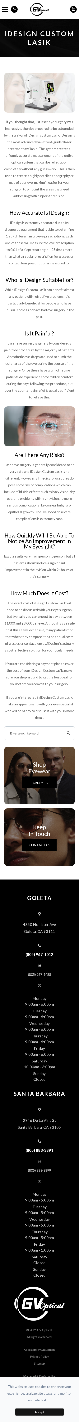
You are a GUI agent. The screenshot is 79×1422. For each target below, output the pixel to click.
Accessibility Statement (39, 1349)
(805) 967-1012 (39, 954)
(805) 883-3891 (39, 1150)
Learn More (39, 783)
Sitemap (39, 1363)
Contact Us (39, 845)
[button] (14, 9)
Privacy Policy (39, 1356)
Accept (39, 1412)
